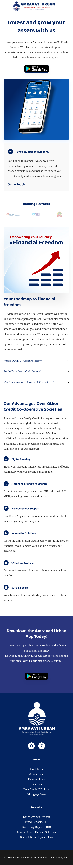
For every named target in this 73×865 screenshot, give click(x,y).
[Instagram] (41, 745)
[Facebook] (31, 745)
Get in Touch (16, 184)
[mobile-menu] (63, 6)
